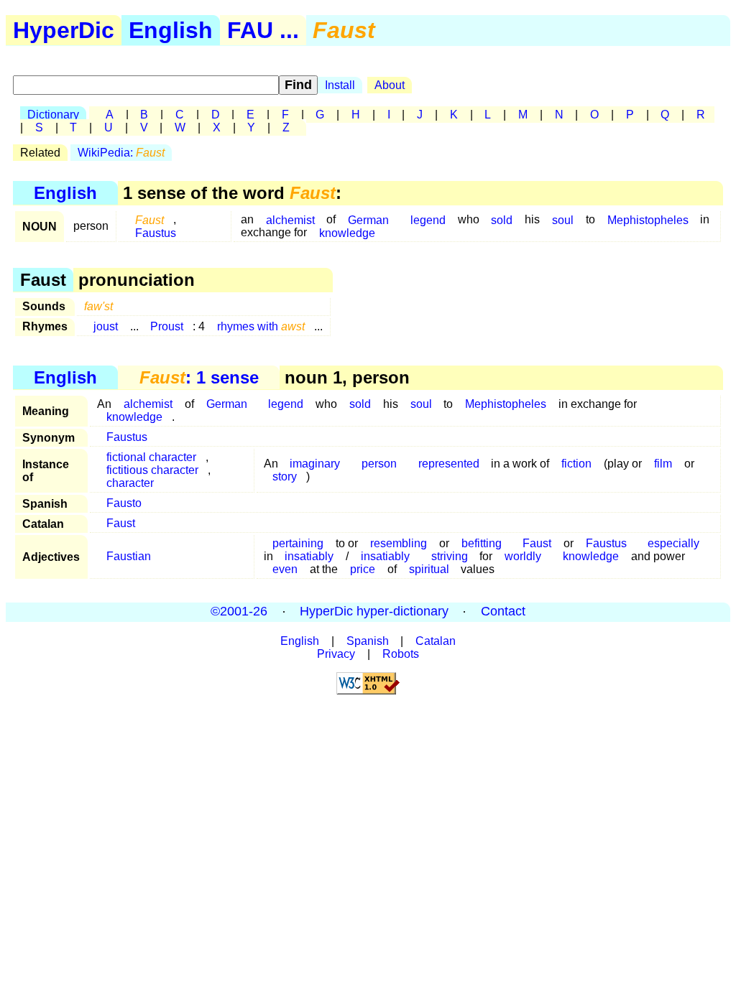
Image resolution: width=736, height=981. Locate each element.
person (379, 463)
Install (340, 85)
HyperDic (63, 30)
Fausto (124, 503)
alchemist (290, 219)
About (389, 85)
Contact (503, 612)
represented (448, 463)
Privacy (336, 654)
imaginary (315, 463)
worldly (523, 556)
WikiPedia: (121, 153)
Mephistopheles (648, 219)
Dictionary (53, 114)
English (171, 30)
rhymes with (261, 326)
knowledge (347, 232)
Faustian (128, 556)
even (285, 569)
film (663, 463)
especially (673, 543)
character (130, 483)
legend (428, 219)
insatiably (309, 556)
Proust (166, 326)
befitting (481, 543)
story (284, 476)
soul (563, 219)
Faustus (155, 232)
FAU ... (263, 30)
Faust (120, 523)
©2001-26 (239, 612)
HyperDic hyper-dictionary (374, 612)
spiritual (429, 569)
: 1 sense (199, 377)
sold (501, 219)
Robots (400, 654)
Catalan (435, 641)
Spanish (367, 641)
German (226, 404)
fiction (576, 463)
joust (105, 326)
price (362, 569)
